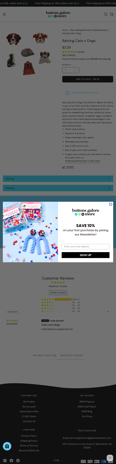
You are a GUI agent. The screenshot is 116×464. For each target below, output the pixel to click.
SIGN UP (85, 255)
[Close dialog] (110, 204)
